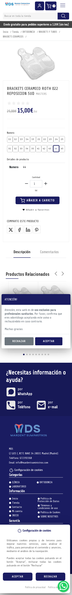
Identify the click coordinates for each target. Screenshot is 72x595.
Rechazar (19, 341)
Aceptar (49, 341)
